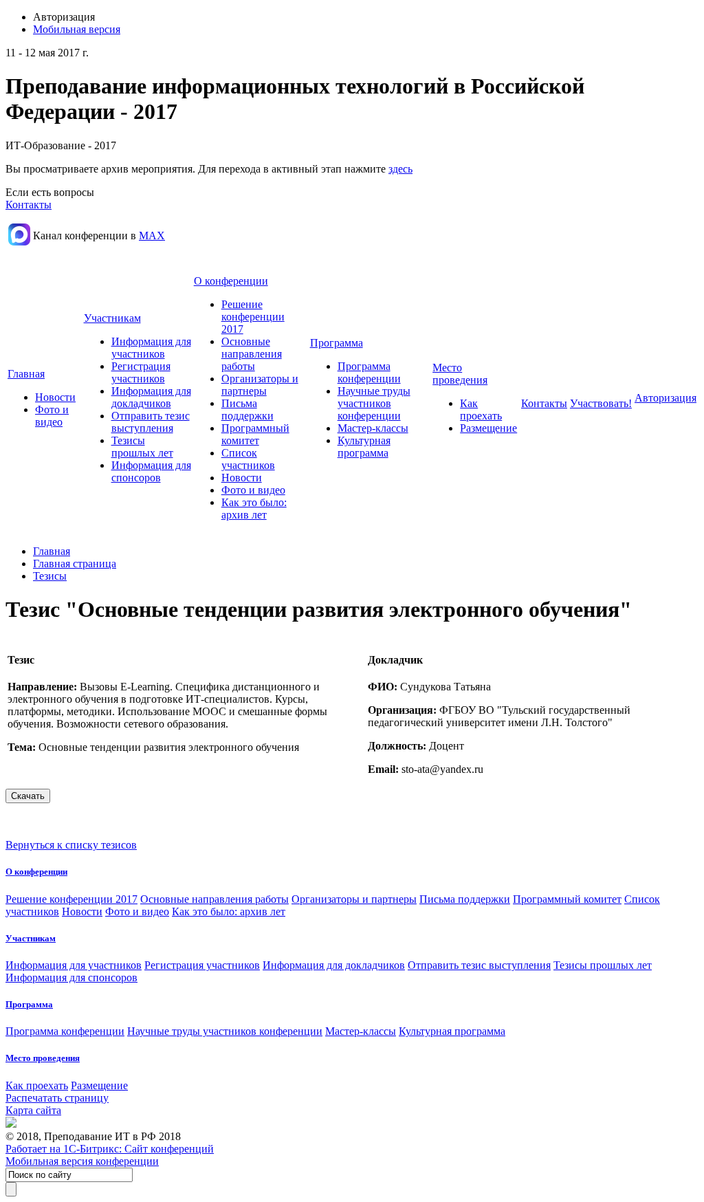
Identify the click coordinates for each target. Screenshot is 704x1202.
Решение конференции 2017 (253, 316)
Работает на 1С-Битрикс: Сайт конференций (110, 1149)
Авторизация (665, 398)
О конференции (231, 281)
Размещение (488, 428)
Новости (55, 397)
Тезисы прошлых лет (142, 447)
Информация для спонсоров (151, 471)
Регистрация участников (140, 372)
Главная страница (74, 563)
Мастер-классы (373, 428)
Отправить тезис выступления (150, 422)
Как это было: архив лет (254, 508)
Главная (26, 374)
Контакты (29, 204)
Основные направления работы (251, 354)
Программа (336, 343)
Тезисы (50, 576)
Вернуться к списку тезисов (71, 845)
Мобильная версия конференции (82, 1161)
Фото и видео (52, 416)
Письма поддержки (247, 409)
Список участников (248, 459)
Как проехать (481, 409)
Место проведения (459, 374)
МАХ (152, 235)
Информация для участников (151, 348)
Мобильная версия (76, 29)
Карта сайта (33, 1110)
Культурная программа (364, 447)
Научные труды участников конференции (374, 403)
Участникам (112, 318)
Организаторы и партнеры (259, 385)
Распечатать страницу (57, 1098)
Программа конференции (369, 372)
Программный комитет (255, 434)
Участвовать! (601, 403)
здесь (400, 169)
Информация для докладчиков (151, 397)
